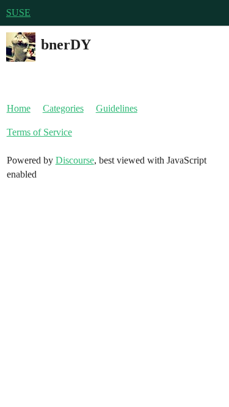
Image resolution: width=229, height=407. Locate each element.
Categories (63, 108)
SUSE (18, 12)
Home (19, 108)
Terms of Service (39, 132)
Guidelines (116, 108)
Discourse (75, 160)
